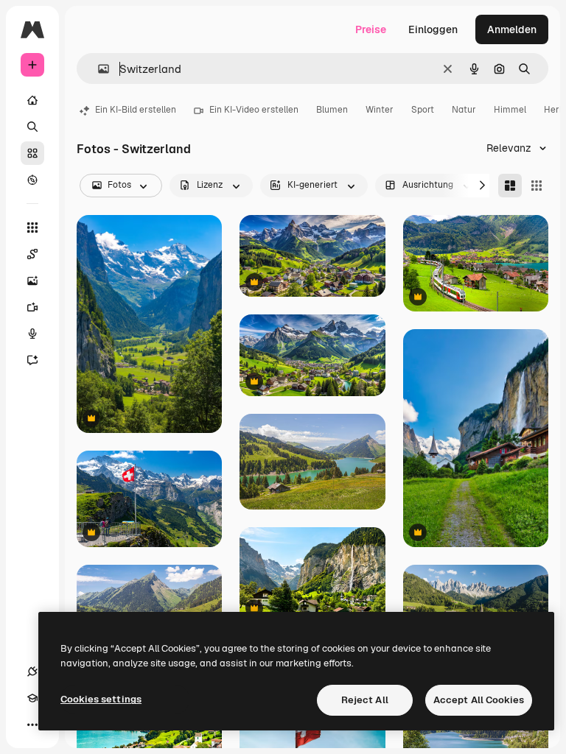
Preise (370, 29)
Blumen (332, 110)
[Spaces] (32, 254)
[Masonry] (510, 185)
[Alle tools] (32, 227)
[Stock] (32, 153)
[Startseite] (32, 100)
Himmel (510, 110)
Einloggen (433, 29)
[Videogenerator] (32, 307)
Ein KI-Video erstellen (253, 110)
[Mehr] (32, 724)
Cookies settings (101, 699)
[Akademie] (32, 698)
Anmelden (512, 29)
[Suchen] (32, 126)
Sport (422, 110)
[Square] (536, 185)
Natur (464, 110)
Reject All (364, 700)
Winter (380, 110)
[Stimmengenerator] (32, 333)
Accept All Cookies (478, 700)
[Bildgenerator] (32, 280)
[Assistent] (32, 360)
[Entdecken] (32, 179)
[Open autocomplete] (97, 68)
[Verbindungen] (32, 671)
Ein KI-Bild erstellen (135, 110)
